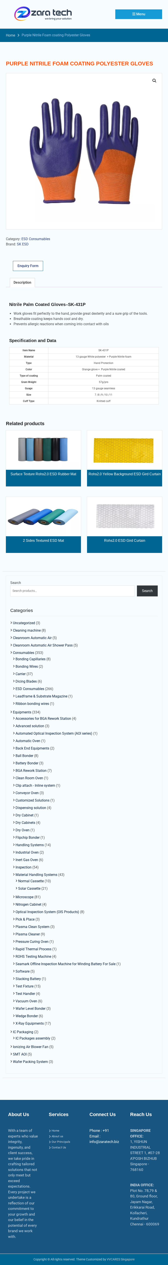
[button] (154, 81)
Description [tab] (22, 282)
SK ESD (23, 244)
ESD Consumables (35, 239)
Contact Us (59, 1147)
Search (15, 583)
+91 (106, 1130)
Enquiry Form (28, 266)
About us (57, 1136)
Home (56, 1130)
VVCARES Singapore (121, 1259)
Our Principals (61, 1141)
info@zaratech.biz (104, 1141)
